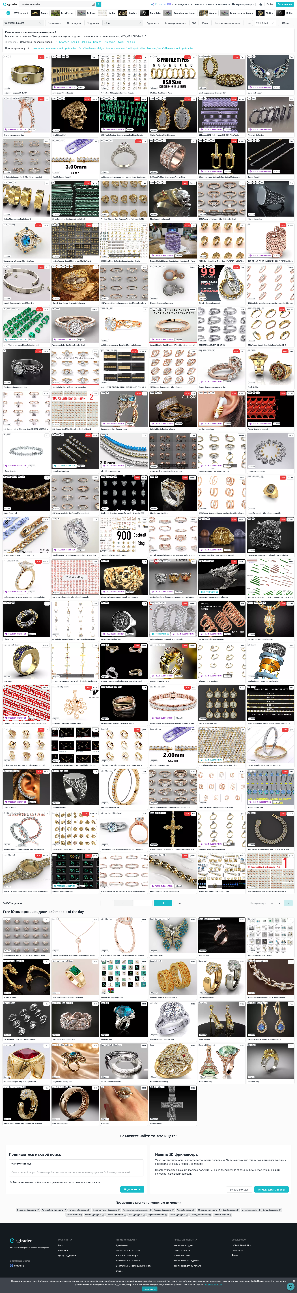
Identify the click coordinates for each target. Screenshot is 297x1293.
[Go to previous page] (123, 903)
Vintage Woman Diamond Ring (162, 1039)
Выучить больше (213, 1284)
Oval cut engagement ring (14, 135)
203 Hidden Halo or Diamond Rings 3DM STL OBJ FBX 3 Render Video (30, 429)
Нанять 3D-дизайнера (127, 1255)
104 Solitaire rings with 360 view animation (69, 387)
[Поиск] (98, 4)
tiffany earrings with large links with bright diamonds (219, 177)
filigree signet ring (255, 219)
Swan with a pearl (255, 93)
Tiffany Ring (8, 639)
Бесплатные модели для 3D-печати (133, 1265)
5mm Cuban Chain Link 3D (62, 93)
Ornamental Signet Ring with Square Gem (20, 1081)
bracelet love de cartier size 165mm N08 (19, 303)
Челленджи (237, 1250)
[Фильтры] (250, 23)
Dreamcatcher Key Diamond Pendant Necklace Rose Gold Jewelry (78, 955)
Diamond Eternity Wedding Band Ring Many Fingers (24, 849)
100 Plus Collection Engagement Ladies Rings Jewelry (122, 135)
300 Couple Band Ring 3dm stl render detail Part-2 (71, 429)
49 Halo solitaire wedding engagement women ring (170, 807)
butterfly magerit (157, 955)
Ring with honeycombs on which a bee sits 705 (119, 597)
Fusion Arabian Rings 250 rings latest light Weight (71, 261)
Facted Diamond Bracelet (258, 429)
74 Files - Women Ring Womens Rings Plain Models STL (122, 219)
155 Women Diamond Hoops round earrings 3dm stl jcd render (223, 513)
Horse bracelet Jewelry (159, 1081)
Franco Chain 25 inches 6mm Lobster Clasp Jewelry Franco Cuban (176, 261)
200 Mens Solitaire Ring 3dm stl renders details (70, 597)
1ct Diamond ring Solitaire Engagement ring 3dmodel (122, 849)
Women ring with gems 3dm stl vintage (19, 261)
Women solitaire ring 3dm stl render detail (68, 345)
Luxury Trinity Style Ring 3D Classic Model (117, 723)
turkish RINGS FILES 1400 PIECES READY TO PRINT (71, 849)
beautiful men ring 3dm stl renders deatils (264, 513)
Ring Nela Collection (256, 135)
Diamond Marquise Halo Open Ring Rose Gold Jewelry (122, 955)
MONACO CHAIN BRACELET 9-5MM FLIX (19, 555)
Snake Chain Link (10, 513)
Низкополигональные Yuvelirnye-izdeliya (54, 48)
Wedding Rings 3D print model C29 (163, 997)
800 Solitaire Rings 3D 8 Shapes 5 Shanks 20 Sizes (218, 765)
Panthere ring (253, 1081)
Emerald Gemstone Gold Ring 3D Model (67, 997)
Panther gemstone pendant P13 (260, 639)
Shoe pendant (204, 1039)
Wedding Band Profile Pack (161, 93)
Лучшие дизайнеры (241, 1244)
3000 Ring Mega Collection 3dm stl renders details (120, 261)
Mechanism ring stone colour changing (263, 681)
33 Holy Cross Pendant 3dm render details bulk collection (74, 681)
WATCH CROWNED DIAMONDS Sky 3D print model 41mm (26, 891)
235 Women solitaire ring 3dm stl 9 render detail (217, 219)
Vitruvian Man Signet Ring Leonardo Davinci (216, 555)
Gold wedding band (60, 1123)
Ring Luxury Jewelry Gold (62, 1081)
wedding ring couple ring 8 (62, 891)
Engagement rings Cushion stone (114, 429)
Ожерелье (109, 41)
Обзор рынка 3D (182, 1250)
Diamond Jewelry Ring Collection (212, 849)
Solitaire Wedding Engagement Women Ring (167, 177)
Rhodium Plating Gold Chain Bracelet (164, 891)
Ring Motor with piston (159, 513)
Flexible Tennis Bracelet (61, 177)
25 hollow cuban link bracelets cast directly (69, 219)
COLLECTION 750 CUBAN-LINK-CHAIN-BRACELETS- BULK (123, 387)
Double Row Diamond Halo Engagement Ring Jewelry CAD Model (126, 681)
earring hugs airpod (206, 429)
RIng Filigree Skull (59, 135)
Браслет (64, 41)
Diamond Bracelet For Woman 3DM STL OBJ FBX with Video (124, 891)
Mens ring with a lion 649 (111, 639)
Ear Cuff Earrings (10, 807)
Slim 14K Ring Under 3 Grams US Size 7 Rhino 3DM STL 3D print (125, 765)
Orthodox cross (156, 1123)
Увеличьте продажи (183, 1245)
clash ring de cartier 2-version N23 (212, 93)
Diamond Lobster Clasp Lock (161, 303)
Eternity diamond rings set (209, 303)
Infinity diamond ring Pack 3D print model (166, 639)
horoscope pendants (256, 471)
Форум (235, 1255)
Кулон (121, 41)
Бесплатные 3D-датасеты (128, 1250)
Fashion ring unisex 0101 (160, 681)
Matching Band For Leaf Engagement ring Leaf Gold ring (74, 555)
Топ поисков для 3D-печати (187, 1265)
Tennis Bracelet (254, 177)
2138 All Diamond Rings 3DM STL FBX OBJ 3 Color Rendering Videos (176, 555)
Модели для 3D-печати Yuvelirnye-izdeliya (170, 48)
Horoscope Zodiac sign (208, 723)
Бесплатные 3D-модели (128, 1260)
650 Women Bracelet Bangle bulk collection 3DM (267, 345)
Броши (75, 41)
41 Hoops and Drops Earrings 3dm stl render (216, 807)
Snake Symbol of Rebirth (111, 1081)
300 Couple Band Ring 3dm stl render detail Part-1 (267, 891)
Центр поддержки (67, 1255)
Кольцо (131, 41)
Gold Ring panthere (206, 997)
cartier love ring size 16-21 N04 (15, 93)
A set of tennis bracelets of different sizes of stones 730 (269, 723)
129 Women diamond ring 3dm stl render (166, 387)
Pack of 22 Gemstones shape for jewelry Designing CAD (122, 513)
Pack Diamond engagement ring (211, 639)
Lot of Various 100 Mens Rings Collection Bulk (21, 345)
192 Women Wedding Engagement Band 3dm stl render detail (125, 303)
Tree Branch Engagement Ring (15, 387)
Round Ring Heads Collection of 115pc (214, 891)
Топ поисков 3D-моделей (186, 1260)
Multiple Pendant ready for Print (260, 955)
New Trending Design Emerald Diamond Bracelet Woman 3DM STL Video (178, 723)
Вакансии (63, 1250)
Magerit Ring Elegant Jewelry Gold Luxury (68, 303)
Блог (60, 1245)
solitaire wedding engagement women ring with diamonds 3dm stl (127, 177)
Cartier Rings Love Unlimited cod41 (17, 219)
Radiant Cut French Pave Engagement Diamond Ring (24, 597)
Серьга (97, 41)
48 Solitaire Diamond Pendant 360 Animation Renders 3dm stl (76, 639)
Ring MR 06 (8, 681)
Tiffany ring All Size (255, 807)
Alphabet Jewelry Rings (208, 681)
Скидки (119, 1270)
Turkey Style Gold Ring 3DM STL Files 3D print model (24, 765)
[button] (93, 4)
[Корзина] (260, 4)
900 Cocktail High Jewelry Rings (113, 555)
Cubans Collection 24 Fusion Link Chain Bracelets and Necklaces (29, 723)
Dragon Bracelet (10, 997)
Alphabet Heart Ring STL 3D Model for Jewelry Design (24, 955)
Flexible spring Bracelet (110, 807)
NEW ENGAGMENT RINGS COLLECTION (214, 471)
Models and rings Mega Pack (112, 997)
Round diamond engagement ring (212, 387)
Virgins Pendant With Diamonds (162, 135)
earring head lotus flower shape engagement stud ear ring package (176, 597)
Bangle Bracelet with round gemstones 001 (264, 765)
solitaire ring (204, 955)
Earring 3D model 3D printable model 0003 (264, 1039)
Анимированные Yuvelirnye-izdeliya (125, 48)
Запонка (86, 41)
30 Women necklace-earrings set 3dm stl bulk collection (74, 765)
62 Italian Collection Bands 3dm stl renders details (23, 177)
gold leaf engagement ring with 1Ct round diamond (121, 345)
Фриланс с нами (182, 1255)
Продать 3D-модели (184, 1240)
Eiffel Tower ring (205, 1081)
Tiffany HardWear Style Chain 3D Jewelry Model (266, 997)
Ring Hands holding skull (160, 219)
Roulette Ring (253, 387)
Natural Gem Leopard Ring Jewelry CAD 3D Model (23, 1123)
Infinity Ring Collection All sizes (162, 429)
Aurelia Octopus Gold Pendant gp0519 (67, 723)
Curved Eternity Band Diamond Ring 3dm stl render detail (172, 345)
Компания (63, 1240)
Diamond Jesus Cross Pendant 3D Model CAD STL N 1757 (172, 849)
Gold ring (105, 1123)
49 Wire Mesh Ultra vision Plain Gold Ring (166, 471)
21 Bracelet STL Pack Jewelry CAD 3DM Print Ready (219, 135)
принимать (149, 1289)
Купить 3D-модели (125, 1240)
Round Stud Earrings (60, 471)
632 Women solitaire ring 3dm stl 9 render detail (70, 513)
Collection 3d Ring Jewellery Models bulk (117, 93)
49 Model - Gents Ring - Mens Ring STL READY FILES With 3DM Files (225, 261)
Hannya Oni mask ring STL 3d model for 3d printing (268, 555)
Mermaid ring (106, 1039)
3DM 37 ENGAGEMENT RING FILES (212, 345)
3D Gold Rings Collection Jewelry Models (20, 1039)
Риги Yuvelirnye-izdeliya (91, 48)
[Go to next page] (163, 903)
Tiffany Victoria (9, 471)
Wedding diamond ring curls (63, 1039)
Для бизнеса (122, 1245)
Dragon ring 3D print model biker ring (213, 597)
